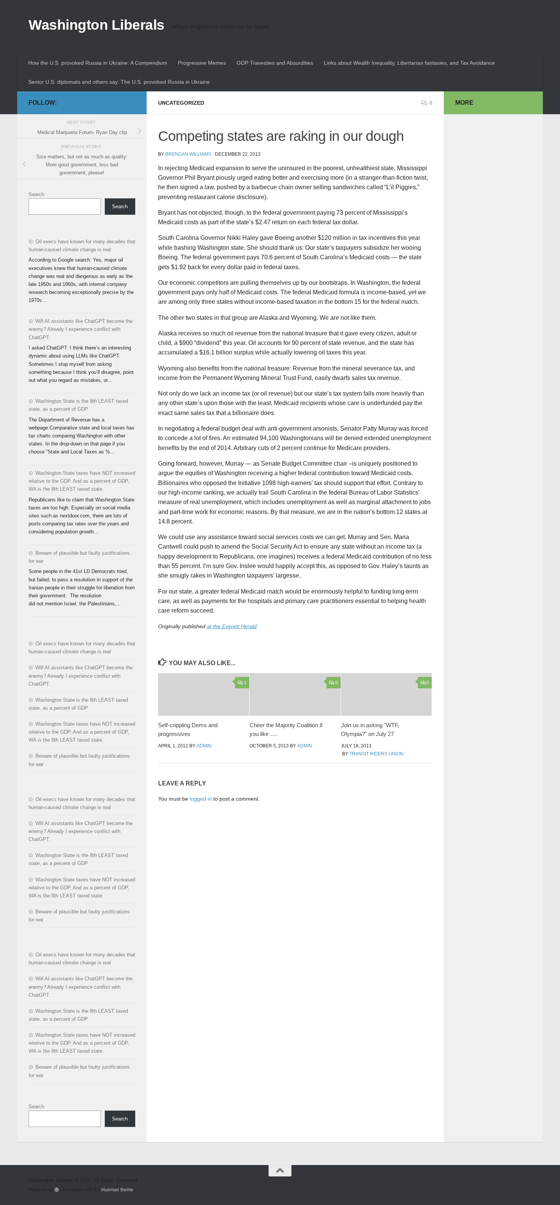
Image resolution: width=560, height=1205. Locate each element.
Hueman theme (117, 1189)
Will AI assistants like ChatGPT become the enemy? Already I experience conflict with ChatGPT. (81, 329)
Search (36, 194)
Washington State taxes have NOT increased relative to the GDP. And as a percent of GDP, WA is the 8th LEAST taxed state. (82, 481)
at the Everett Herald (232, 626)
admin (204, 746)
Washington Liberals (97, 25)
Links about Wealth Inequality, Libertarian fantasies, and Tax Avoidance (409, 63)
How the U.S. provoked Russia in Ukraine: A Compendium (97, 63)
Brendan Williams (188, 154)
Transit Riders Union (376, 754)
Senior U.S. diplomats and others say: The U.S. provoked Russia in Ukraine (119, 82)
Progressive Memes (202, 63)
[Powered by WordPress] (56, 1189)
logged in (201, 799)
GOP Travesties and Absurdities (275, 63)
